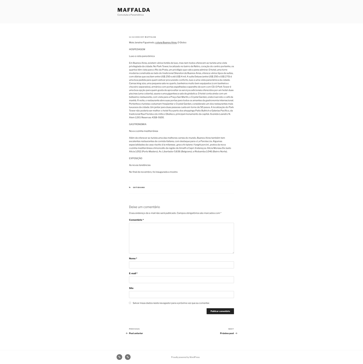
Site (131, 288)
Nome (133, 258)
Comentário (136, 220)
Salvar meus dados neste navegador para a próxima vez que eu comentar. (171, 303)
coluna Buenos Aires (166, 42)
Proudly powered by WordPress (185, 357)
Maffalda (133, 10)
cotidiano (139, 187)
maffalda (150, 37)
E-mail (133, 273)
